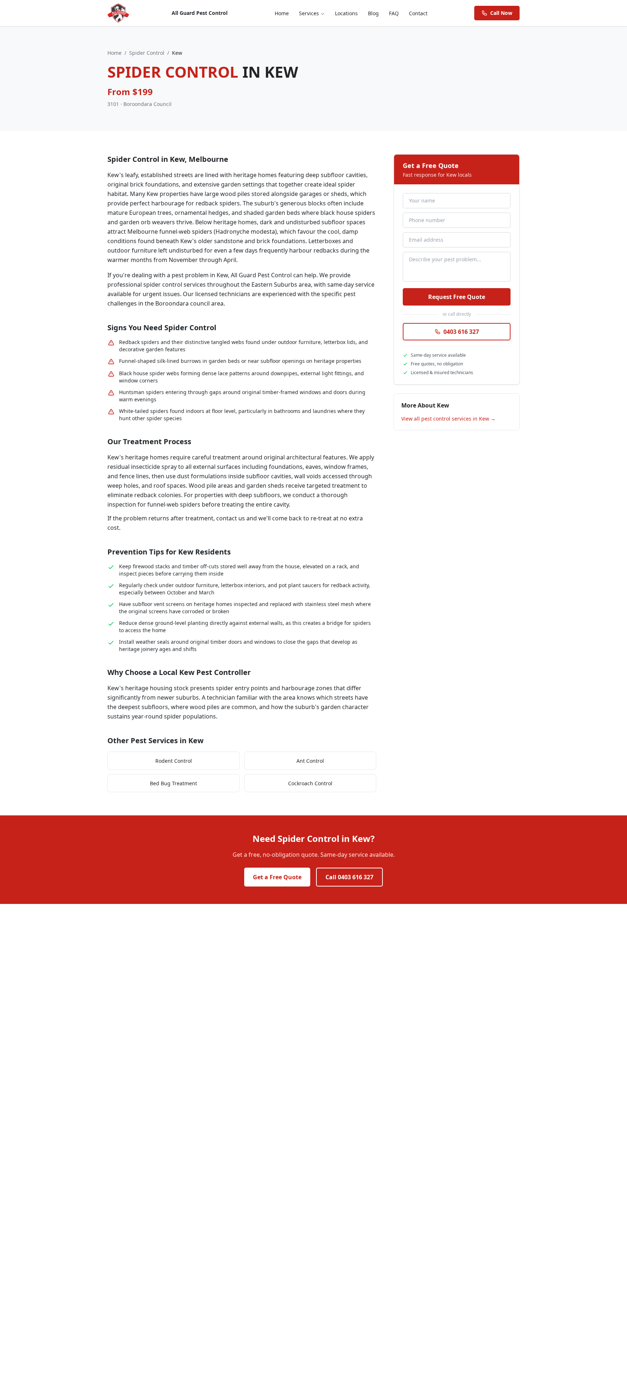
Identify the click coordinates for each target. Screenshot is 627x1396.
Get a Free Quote (277, 877)
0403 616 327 (461, 332)
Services (309, 13)
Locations (346, 13)
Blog (373, 13)
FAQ (394, 13)
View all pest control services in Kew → (448, 418)
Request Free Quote (456, 297)
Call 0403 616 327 (349, 877)
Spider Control (146, 52)
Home (282, 13)
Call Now (501, 12)
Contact (418, 13)
